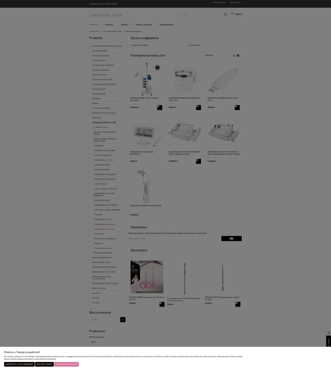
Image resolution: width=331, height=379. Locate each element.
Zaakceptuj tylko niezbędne (19, 364)
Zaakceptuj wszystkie (66, 364)
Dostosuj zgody (44, 364)
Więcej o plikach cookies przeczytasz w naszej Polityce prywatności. (30, 359)
